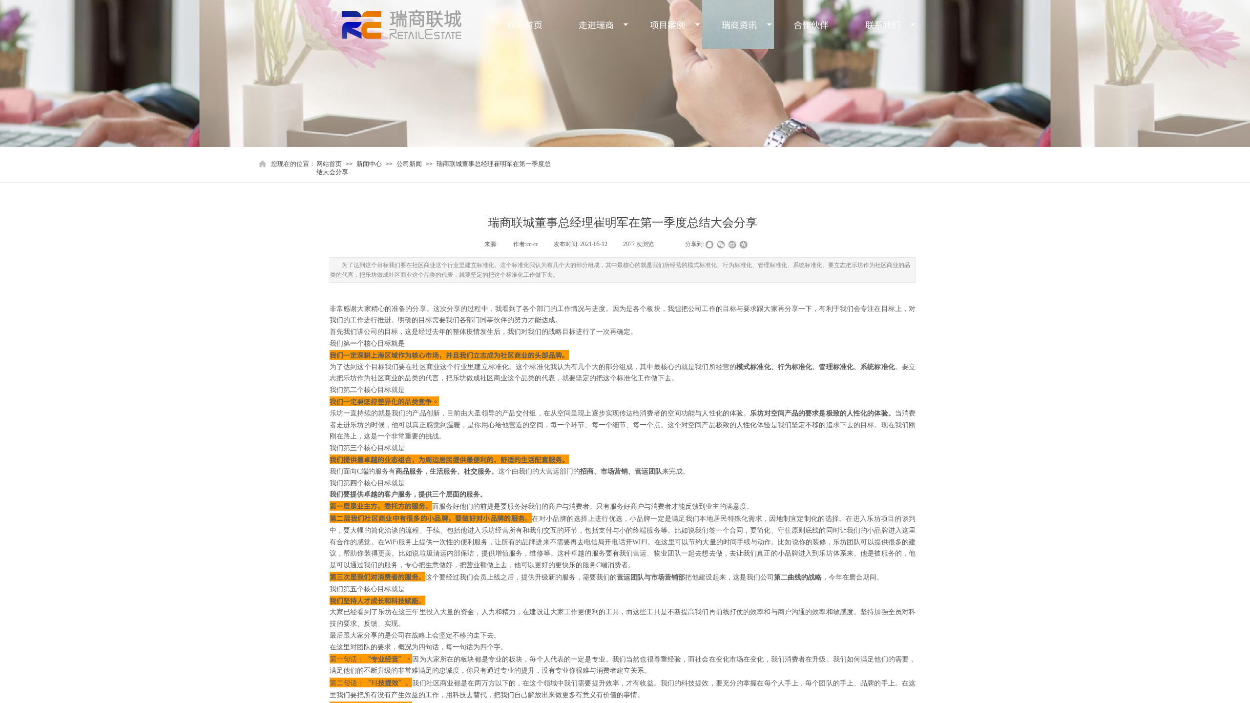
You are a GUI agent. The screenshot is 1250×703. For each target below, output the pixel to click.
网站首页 (329, 163)
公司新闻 (409, 163)
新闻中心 (369, 163)
